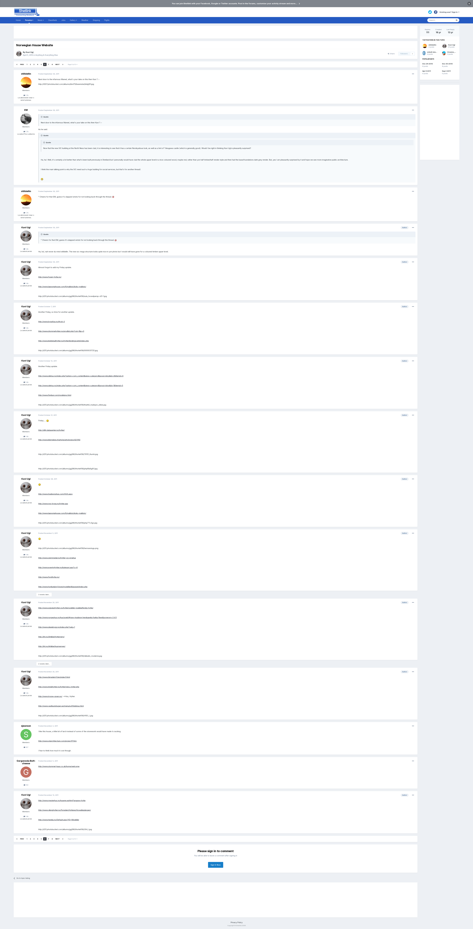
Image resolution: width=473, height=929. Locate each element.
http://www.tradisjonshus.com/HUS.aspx (55, 494)
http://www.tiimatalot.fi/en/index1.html (54, 677)
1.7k (26, 95)
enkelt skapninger (434, 52)
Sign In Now (216, 865)
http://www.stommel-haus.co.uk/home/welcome (58, 766)
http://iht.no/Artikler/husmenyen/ (51, 646)
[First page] (17, 64)
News (40, 20)
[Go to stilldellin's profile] (26, 82)
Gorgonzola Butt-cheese (26, 762)
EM (26, 110)
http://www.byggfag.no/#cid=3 (51, 321)
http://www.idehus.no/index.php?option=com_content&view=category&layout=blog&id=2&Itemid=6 (80, 376)
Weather (84, 20)
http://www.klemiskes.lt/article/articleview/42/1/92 (59, 440)
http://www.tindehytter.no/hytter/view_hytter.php (58, 687)
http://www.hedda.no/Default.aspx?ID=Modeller (58, 820)
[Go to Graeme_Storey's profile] (444, 53)
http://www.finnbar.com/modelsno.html (54, 395)
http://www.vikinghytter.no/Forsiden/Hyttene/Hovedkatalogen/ (64, 810)
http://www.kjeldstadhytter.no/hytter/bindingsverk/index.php (63, 341)
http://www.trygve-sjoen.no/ (50, 696)
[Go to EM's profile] (26, 118)
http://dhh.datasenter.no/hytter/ (51, 430)
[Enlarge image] (42, 179)
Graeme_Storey (453, 52)
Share (392, 54)
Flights (107, 20)
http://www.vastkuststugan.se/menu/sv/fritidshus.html (61, 706)
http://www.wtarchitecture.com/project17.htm (57, 741)
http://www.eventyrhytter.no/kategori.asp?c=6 (58, 567)
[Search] (456, 20)
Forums (28, 20)
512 (26, 785)
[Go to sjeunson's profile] (26, 734)
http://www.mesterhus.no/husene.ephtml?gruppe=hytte (61, 800)
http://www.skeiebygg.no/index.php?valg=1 (56, 627)
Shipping (96, 20)
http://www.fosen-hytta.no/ (49, 277)
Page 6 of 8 (72, 64)
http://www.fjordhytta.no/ (48, 577)
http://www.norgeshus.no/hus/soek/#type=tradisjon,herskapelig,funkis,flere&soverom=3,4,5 (77, 617)
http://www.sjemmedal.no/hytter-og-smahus (57, 558)
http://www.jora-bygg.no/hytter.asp (53, 503)
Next (57, 64)
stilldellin (26, 73)
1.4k (26, 249)
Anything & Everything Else (46, 55)
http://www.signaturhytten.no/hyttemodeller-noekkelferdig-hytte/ (65, 608)
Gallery (73, 20)
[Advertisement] (215, 32)
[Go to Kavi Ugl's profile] (19, 53)
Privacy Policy (237, 922)
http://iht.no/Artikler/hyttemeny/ (51, 637)
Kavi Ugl (29, 52)
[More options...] (413, 73)
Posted (48, 74)
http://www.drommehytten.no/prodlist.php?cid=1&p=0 (61, 331)
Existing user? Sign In (449, 12)
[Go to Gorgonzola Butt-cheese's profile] (26, 772)
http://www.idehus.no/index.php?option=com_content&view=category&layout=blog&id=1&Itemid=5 (80, 385)
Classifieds (52, 20)
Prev (22, 64)
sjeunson (26, 726)
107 (26, 747)
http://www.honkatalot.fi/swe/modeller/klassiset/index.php (62, 587)
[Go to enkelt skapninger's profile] (424, 53)
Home (18, 20)
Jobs (63, 20)
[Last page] (63, 64)
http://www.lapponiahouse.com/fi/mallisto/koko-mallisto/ (62, 286)
